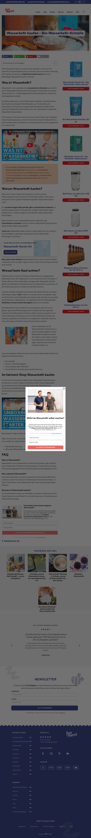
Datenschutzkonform (56, 433)
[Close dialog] (64, 388)
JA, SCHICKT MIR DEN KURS (45, 447)
